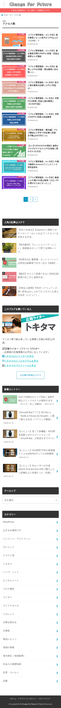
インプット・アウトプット (16, 538)
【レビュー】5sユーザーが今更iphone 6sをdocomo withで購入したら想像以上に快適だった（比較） (29, 470)
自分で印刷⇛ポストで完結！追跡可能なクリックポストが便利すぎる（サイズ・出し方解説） (36, 400)
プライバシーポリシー (28, 699)
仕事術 (6, 630)
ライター (7, 597)
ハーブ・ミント (11, 572)
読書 (5, 680)
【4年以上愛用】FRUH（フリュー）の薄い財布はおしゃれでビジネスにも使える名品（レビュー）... (38, 291)
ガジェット (8, 547)
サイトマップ (45, 699)
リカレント (8, 614)
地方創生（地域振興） (14, 655)
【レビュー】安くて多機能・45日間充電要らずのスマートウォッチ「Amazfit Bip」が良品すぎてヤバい (29, 436)
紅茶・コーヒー (11, 672)
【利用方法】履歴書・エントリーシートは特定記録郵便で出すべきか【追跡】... (38, 261)
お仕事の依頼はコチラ (30, 375)
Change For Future (29, 704)
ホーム (13, 699)
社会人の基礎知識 (12, 664)
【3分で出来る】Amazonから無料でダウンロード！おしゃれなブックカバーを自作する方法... (38, 233)
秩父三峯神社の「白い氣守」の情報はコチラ (31, 10)
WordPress (8, 522)
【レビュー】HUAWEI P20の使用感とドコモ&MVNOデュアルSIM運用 (36, 453)
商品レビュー (10, 639)
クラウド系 (8, 555)
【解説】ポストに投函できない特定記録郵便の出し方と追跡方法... (38, 275)
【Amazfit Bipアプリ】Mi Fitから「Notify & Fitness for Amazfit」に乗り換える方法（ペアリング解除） (29, 417)
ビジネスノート (11, 580)
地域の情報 (8, 647)
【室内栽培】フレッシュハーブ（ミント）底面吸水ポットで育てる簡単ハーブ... (37, 248)
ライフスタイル (11, 605)
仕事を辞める (10, 622)
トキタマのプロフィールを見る (20, 365)
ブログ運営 (8, 589)
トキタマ (7, 563)
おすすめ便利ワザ (12, 530)
